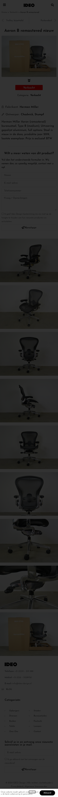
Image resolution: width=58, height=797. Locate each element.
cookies (32, 792)
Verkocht (14, 12)
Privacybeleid (17, 786)
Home (4, 12)
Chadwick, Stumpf (32, 114)
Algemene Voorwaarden (36, 786)
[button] (52, 4)
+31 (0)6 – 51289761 (22, 677)
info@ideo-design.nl (22, 683)
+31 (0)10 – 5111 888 (24, 671)
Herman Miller (29, 107)
